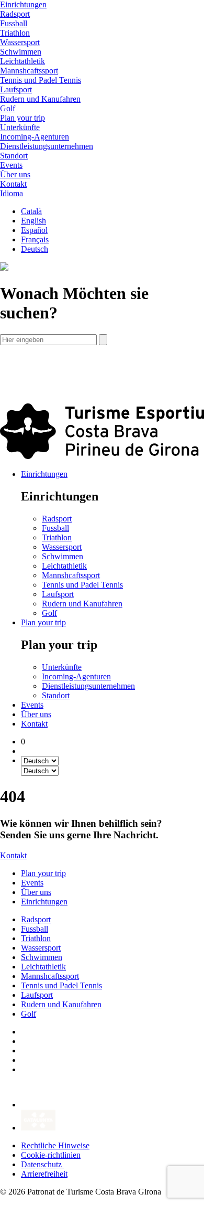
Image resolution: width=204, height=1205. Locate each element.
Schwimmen (20, 51)
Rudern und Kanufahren (40, 98)
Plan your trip (43, 622)
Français (35, 239)
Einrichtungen (44, 474)
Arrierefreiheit (44, 1173)
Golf (7, 108)
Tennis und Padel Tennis (40, 80)
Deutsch (34, 248)
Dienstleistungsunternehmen (46, 146)
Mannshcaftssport (29, 70)
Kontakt (34, 723)
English (33, 220)
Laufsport (16, 89)
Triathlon (15, 32)
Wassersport (20, 42)
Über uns (36, 714)
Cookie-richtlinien (51, 1154)
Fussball (13, 23)
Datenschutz (42, 1164)
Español (34, 230)
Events (32, 704)
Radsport (15, 13)
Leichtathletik (22, 61)
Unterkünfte (20, 127)
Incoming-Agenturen (34, 136)
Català (31, 211)
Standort (14, 155)
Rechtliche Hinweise (55, 1145)
